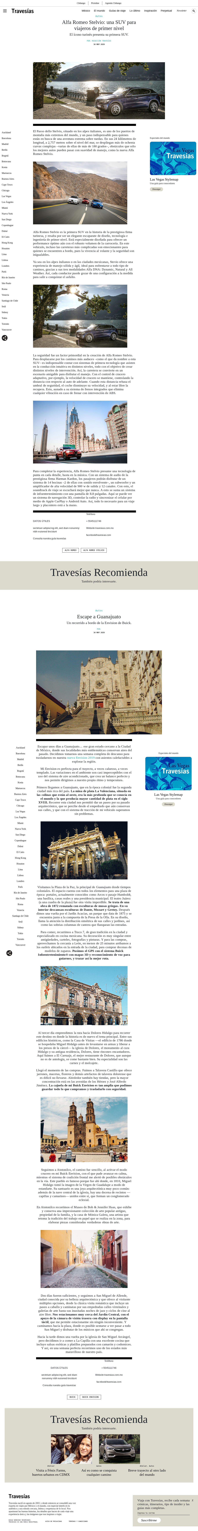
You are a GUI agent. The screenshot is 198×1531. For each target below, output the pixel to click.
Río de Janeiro (8, 277)
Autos (99, 16)
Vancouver (7, 329)
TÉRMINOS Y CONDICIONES (78, 1521)
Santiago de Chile (10, 300)
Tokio (4, 318)
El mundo (99, 10)
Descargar (156, 189)
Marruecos (6, 173)
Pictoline (95, 3)
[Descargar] (173, 158)
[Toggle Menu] (5, 10)
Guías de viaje (117, 10)
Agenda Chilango (113, 3)
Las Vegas (6, 196)
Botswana (6, 161)
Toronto (5, 324)
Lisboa (5, 260)
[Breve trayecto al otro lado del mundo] (147, 1449)
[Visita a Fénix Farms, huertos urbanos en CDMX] (50, 1449)
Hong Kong (7, 242)
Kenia (4, 167)
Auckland (6, 132)
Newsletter (182, 10)
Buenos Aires (8, 179)
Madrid (5, 144)
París (4, 271)
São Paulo (6, 283)
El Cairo (5, 237)
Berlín (4, 150)
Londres (5, 266)
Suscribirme (149, 1520)
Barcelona (6, 138)
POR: (99, 629)
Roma (4, 289)
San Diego (6, 219)
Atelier (51, 1466)
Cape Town (7, 184)
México (86, 10)
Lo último (135, 10)
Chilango (81, 3)
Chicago (5, 190)
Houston (6, 248)
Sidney (5, 312)
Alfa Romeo (70, 550)
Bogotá (5, 155)
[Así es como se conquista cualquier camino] (98, 1449)
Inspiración (150, 10)
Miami (5, 208)
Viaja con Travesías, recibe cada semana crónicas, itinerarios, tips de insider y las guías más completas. (163, 1504)
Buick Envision (90, 1397)
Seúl (4, 306)
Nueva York (7, 213)
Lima (4, 254)
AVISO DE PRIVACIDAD (53, 1521)
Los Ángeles (7, 202)
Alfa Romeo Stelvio (93, 550)
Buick (72, 1397)
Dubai (4, 231)
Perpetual (166, 10)
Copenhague (7, 225)
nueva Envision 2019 (81, 757)
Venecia (5, 295)
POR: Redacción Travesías (99, 41)
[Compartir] (5, 338)
